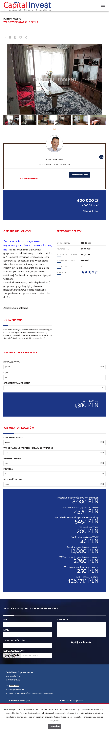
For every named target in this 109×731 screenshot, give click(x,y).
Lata (5, 373)
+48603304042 (30, 178)
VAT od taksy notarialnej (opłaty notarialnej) (28, 448)
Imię (5, 619)
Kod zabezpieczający (14, 651)
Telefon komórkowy (14, 640)
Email (6, 630)
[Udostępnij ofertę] (26, 38)
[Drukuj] (10, 38)
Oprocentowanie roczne (16, 383)
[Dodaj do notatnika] (20, 38)
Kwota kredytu (11, 362)
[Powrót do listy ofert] (5, 38)
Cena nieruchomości (13, 437)
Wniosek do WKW (12, 458)
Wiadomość (62, 619)
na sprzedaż (72, 700)
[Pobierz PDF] (15, 38)
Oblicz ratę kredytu (90, 211)
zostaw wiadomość (80, 174)
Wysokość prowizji (13, 479)
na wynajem (19, 700)
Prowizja (8, 469)
